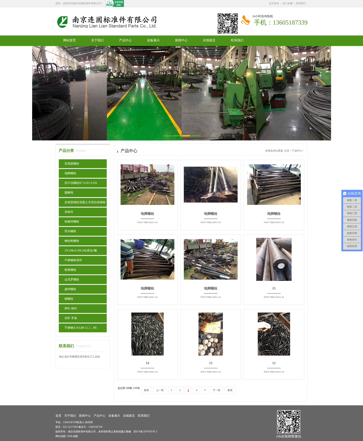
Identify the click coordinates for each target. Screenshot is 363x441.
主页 (286, 150)
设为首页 (274, 3)
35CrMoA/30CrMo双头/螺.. (81, 250)
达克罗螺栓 (71, 279)
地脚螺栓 (70, 173)
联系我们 (301, 3)
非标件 (68, 211)
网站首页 (69, 40)
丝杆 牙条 (70, 318)
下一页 (216, 390)
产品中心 (125, 40)
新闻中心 (181, 40)
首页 (146, 390)
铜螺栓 (68, 298)
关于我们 (97, 40)
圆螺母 (68, 192)
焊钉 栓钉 (70, 308)
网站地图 (60, 436)
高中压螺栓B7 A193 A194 (80, 183)
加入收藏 (288, 3)
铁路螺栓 (70, 269)
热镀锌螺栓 (71, 221)
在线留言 (209, 40)
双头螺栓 (70, 231)
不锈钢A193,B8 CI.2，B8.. (81, 327)
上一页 (160, 390)
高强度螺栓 (71, 163)
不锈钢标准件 (73, 260)
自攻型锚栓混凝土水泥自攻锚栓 (85, 202)
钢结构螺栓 (71, 240)
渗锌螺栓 (70, 289)
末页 (230, 390)
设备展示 (153, 40)
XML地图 (72, 436)
